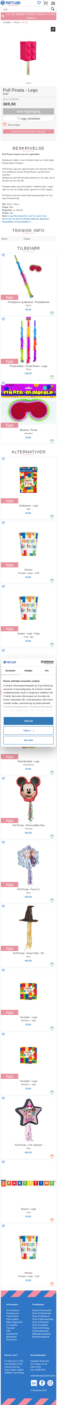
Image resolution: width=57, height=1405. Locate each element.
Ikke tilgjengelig (28, 111)
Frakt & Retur (12, 1316)
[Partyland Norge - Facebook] (42, 1383)
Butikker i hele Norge (14, 1373)
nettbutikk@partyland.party (42, 1375)
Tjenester (10, 1328)
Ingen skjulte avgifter (14, 1370)
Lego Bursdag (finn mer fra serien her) (27, 216)
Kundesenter (12, 1334)
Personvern (11, 1339)
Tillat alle (28, 721)
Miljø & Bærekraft (14, 1322)
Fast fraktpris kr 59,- (14, 1364)
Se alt (25, 22)
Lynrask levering (12, 1367)
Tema (16, 22)
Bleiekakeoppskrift (40, 1337)
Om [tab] (47, 670)
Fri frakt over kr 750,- (14, 1361)
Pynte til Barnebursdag (42, 1319)
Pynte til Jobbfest (40, 1325)
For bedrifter (12, 1325)
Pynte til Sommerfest (41, 1310)
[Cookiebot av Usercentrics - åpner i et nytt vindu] (41, 662)
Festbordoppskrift (40, 1331)
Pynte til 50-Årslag (40, 1328)
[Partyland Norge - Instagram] (50, 1383)
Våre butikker (12, 1319)
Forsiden (7, 22)
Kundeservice (12, 1313)
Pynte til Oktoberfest (41, 1313)
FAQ (8, 1331)
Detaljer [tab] (29, 670)
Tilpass (27, 730)
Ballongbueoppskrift (41, 1334)
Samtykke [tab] (10, 670)
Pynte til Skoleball (40, 1322)
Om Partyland (12, 1310)
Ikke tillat (28, 740)
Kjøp (9, 297)
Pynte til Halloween (41, 1316)
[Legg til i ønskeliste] (3, 255)
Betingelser (11, 1337)
